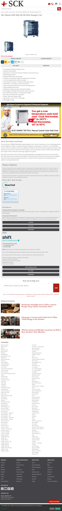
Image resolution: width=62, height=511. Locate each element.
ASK (56, 288)
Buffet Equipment (5, 359)
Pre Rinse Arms (36, 403)
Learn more (31, 229)
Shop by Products (36, 467)
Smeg (2, 476)
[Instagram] (2, 488)
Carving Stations (5, 364)
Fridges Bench (4, 439)
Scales (33, 414)
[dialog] (31, 507)
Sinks (33, 417)
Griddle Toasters (36, 354)
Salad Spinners (36, 409)
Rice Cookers (35, 406)
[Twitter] (12, 488)
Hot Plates (34, 364)
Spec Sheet (16, 65)
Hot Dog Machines (36, 362)
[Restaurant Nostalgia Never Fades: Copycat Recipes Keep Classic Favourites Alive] (10, 309)
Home (2, 12)
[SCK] (12, 3)
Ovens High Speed (36, 390)
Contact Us (50, 467)
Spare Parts (19, 474)
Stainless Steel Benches (38, 427)
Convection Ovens (5, 379)
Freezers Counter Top (6, 428)
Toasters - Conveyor (37, 443)
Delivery (3, 400)
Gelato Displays (36, 348)
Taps (33, 435)
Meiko (2, 467)
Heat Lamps (35, 360)
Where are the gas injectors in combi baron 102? (22, 294)
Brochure (46, 65)
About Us (49, 462)
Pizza (33, 395)
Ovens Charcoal (36, 389)
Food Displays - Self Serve (7, 417)
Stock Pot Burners (36, 433)
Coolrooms (3, 386)
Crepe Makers (4, 389)
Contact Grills (4, 378)
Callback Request (46, 58)
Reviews (49, 479)
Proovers (34, 405)
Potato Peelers (35, 400)
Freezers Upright (5, 433)
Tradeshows (19, 476)
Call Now (30, 226)
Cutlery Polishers (5, 390)
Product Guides (20, 472)
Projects (49, 474)
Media (18, 467)
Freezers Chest (4, 427)
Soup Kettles (35, 422)
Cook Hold (3, 381)
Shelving (34, 416)
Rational (3, 469)
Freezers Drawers (5, 430)
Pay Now (31, 222)
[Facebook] (9, 488)
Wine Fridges (35, 452)
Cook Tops (3, 383)
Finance (18, 462)
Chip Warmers (4, 371)
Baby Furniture (4, 345)
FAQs (33, 469)
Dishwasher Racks (5, 401)
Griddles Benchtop (36, 353)
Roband (3, 472)
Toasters (34, 441)
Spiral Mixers (35, 425)
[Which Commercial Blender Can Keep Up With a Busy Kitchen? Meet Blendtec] (10, 334)
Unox (2, 479)
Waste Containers (36, 450)
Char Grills (3, 367)
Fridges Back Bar (5, 436)
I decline (52, 508)
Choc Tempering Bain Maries (8, 373)
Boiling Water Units (6, 356)
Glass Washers (35, 349)
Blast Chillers (4, 351)
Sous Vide (34, 424)
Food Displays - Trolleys (7, 419)
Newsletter (19, 469)
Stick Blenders (35, 432)
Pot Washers (35, 401)
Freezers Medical (5, 432)
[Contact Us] (49, 4)
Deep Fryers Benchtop (6, 395)
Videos (33, 481)
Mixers (33, 384)
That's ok (57, 508)
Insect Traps (35, 376)
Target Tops (35, 436)
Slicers (33, 419)
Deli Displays (4, 398)
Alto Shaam (12, 12)
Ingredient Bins (36, 375)
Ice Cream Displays (37, 368)
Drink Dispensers (5, 406)
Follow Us (49, 472)
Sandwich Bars (35, 413)
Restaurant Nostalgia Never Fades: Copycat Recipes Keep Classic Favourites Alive (39, 306)
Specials (34, 479)
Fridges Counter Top (6, 441)
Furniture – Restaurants (38, 346)
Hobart (2, 465)
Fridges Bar (4, 438)
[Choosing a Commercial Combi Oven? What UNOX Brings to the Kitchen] (10, 321)
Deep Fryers (4, 394)
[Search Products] (59, 8)
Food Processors (5, 420)
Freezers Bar (4, 424)
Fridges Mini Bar (5, 446)
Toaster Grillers (36, 439)
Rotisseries (34, 408)
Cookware (3, 384)
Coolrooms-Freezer (5, 387)
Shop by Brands (36, 465)
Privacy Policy (50, 476)
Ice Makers (34, 371)
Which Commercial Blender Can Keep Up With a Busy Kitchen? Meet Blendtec (41, 331)
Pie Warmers (35, 394)
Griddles (34, 351)
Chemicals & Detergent (7, 368)
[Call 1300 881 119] (52, 4)
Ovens (33, 387)
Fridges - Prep (4, 449)
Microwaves (35, 381)
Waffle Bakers (35, 449)
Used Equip (19, 479)
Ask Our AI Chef (54, 501)
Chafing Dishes (4, 365)
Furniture (34, 345)
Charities (49, 469)
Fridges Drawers (5, 443)
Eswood (3, 462)
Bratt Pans (3, 357)
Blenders (3, 353)
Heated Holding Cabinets (38, 359)
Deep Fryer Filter (5, 392)
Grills (33, 356)
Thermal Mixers (36, 438)
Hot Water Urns (36, 365)
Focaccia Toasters (5, 409)
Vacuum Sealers (36, 447)
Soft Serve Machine (37, 420)
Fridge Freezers (5, 435)
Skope (2, 474)
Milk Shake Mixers (36, 383)
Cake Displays (4, 362)
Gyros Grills (35, 357)
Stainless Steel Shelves (37, 428)
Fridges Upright (5, 450)
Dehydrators (4, 397)
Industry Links (35, 472)
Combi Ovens (4, 376)
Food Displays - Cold (6, 414)
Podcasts (34, 476)
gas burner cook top (40, 294)
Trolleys (34, 444)
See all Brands (4, 481)
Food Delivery (4, 411)
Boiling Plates (4, 354)
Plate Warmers (35, 398)
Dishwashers (4, 403)
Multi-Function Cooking (38, 386)
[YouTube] (5, 488)
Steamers (34, 430)
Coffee (2, 375)
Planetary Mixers (36, 397)
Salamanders (35, 411)
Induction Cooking (36, 373)
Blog (48, 465)
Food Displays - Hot (6, 416)
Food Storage (4, 422)
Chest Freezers (4, 370)
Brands (6, 12)
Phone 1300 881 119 (6, 495)
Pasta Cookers (35, 392)
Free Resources (20, 465)
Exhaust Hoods (4, 408)
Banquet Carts (4, 349)
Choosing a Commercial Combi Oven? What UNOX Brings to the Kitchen (39, 318)
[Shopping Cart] (56, 4)
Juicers (33, 379)
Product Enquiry (16, 58)
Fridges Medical (5, 444)
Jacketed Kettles (36, 378)
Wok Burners (35, 454)
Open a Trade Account (31, 267)
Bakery (2, 348)
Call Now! (30, 270)
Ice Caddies (35, 367)
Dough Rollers (4, 405)
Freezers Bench (5, 425)
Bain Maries (4, 346)
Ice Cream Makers (36, 370)
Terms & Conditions (52, 481)
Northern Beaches (36, 474)
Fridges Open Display (6, 447)
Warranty (18, 481)
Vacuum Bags (35, 446)
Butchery (3, 360)
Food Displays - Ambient (7, 413)
